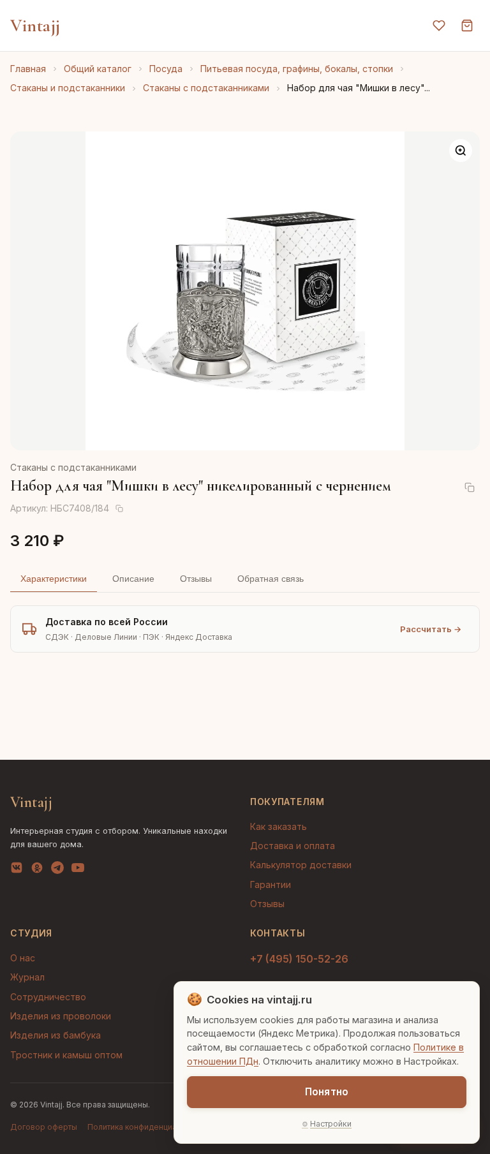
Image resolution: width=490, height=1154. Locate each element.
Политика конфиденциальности (147, 1127)
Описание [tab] (133, 578)
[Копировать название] (469, 487)
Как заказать (278, 826)
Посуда (165, 68)
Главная (28, 68)
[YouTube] (77, 870)
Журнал (27, 977)
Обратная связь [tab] (270, 578)
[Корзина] (467, 25)
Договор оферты (43, 1127)
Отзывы (267, 903)
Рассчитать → (430, 629)
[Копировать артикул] (119, 508)
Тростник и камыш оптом (66, 1054)
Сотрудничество (48, 996)
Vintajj (35, 25)
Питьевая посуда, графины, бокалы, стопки (296, 68)
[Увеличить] (460, 150)
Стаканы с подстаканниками (206, 87)
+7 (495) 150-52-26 (299, 958)
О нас (22, 957)
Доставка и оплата (292, 845)
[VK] (16, 870)
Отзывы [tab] (196, 578)
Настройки (331, 1123)
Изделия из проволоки (60, 1015)
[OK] (37, 870)
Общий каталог (97, 68)
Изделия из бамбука (55, 1035)
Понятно (326, 1092)
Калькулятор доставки (301, 864)
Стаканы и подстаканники (67, 87)
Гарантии (270, 884)
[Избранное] (439, 25)
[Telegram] (57, 870)
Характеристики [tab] (53, 578)
